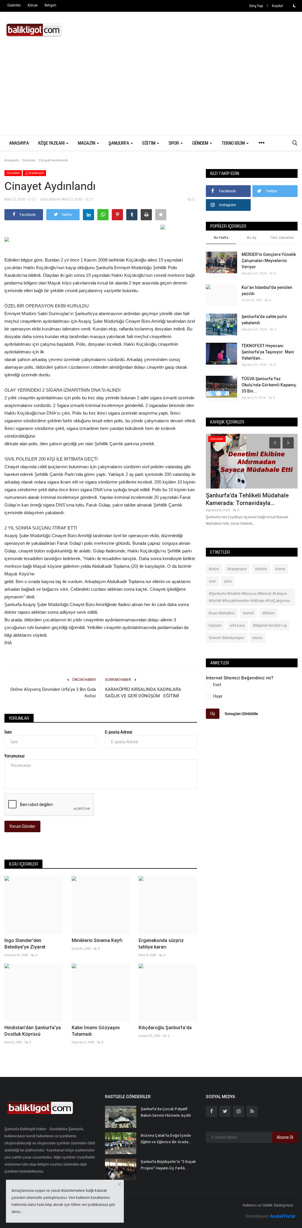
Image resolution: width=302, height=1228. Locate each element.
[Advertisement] (151, 91)
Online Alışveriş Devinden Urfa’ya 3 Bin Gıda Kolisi (53, 693)
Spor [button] (174, 143)
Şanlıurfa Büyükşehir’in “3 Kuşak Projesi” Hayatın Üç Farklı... (168, 1164)
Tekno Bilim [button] (233, 143)
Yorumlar (19, 718)
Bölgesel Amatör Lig (270, 625)
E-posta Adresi (118, 732)
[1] (294, 5)
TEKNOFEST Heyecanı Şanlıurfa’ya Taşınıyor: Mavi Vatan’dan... (268, 351)
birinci (257, 638)
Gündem (28, 160)
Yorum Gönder (22, 826)
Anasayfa (19, 143)
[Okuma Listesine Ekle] (160, 214)
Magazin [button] (87, 143)
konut (280, 569)
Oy (212, 713)
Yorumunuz (14, 756)
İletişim (50, 5)
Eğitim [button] (149, 143)
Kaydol (277, 6)
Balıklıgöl (36, 173)
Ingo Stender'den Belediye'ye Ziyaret (24, 944)
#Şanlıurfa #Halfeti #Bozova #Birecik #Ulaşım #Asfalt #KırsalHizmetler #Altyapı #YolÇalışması (249, 597)
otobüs (261, 569)
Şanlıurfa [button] (119, 143)
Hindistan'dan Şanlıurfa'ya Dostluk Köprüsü (32, 1031)
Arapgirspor (237, 569)
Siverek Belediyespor (226, 638)
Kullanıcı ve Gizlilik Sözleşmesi (268, 1205)
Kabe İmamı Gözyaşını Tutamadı (96, 1031)
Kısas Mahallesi (222, 613)
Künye (33, 5)
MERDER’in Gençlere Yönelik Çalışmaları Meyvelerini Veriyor (269, 260)
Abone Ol (285, 1137)
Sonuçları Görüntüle (241, 713)
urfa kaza (237, 625)
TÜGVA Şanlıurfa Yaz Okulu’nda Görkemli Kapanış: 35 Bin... (269, 384)
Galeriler (14, 5)
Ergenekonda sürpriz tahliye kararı (161, 944)
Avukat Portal (282, 1216)
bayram (215, 625)
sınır (212, 581)
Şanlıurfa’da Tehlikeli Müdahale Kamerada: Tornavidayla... (247, 499)
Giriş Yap (256, 6)
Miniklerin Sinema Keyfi (97, 940)
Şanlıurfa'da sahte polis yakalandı (264, 319)
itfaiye (214, 569)
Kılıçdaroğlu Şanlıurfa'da (165, 1027)
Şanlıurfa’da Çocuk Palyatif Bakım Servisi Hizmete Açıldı (166, 1112)
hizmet (248, 613)
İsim (8, 732)
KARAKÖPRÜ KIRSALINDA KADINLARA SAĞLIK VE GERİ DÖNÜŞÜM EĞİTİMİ (143, 693)
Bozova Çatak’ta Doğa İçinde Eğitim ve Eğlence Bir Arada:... (167, 1138)
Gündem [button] (200, 143)
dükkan (268, 613)
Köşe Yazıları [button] (51, 143)
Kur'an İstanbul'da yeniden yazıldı (267, 290)
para (228, 581)
